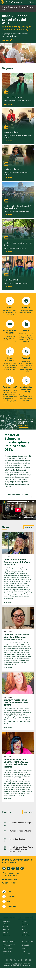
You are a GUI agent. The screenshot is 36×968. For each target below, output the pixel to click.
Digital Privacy (7, 951)
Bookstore (6, 929)
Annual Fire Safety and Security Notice (9, 944)
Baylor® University (16, 963)
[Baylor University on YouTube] (29, 961)
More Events (28, 812)
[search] (29, 2)
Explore (5, 40)
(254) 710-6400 (11, 883)
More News (28, 527)
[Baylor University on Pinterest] (26, 961)
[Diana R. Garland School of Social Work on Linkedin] (17, 868)
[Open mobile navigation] (33, 3)
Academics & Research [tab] (26, 918)
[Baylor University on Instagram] (14, 961)
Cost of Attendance (8, 948)
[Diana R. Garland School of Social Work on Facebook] (4, 868)
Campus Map (6, 935)
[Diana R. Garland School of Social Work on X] (8, 868)
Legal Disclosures (7, 954)
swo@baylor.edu (11, 879)
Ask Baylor (6, 926)
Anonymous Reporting (9, 941)
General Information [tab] (9, 918)
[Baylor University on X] (18, 961)
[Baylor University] (12, 2)
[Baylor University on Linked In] (22, 961)
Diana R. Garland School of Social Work (17, 8)
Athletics (5, 924)
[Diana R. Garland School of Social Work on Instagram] (13, 868)
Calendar (5, 932)
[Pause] (31, 497)
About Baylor (6, 921)
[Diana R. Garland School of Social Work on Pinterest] (22, 868)
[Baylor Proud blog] (6, 961)
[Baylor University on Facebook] (10, 961)
